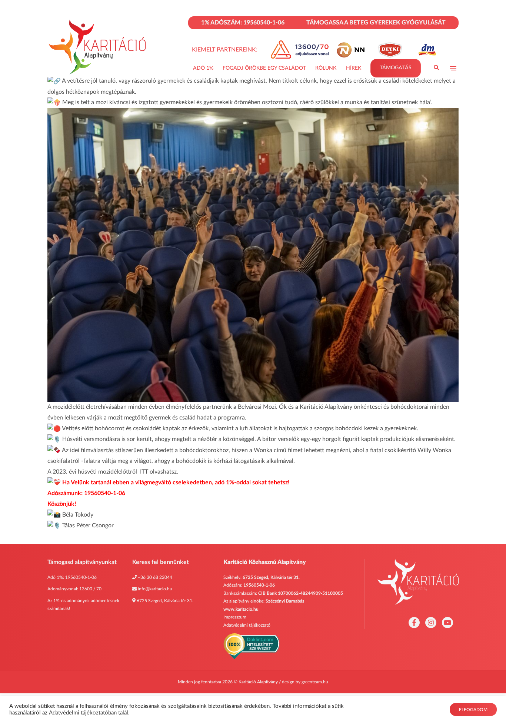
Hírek (353, 68)
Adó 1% (203, 68)
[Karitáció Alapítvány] (97, 46)
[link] (257, 407)
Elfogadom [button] (473, 709)
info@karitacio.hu (155, 589)
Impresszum (234, 617)
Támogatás (395, 68)
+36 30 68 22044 (155, 577)
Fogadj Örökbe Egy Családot (264, 68)
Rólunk (325, 68)
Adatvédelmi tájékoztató (246, 625)
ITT (144, 472)
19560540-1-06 (81, 577)
